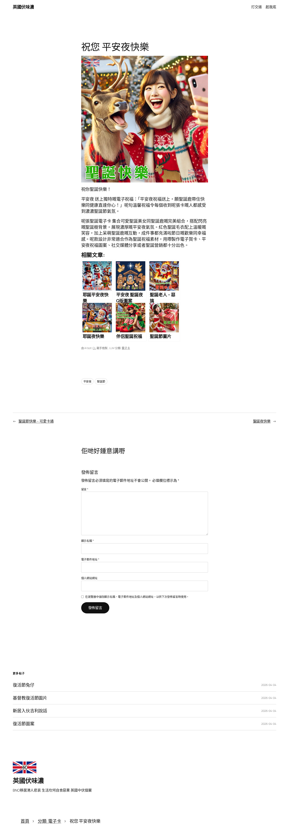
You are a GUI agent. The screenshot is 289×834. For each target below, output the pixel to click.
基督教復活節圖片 (30, 698)
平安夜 (87, 381)
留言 (84, 489)
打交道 (256, 7)
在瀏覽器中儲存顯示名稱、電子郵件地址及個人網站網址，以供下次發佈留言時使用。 (137, 596)
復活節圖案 (23, 723)
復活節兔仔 (23, 685)
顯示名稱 (87, 541)
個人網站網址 (89, 578)
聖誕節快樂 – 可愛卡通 (36, 421)
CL (94, 348)
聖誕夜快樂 (262, 421)
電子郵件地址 (90, 559)
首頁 (25, 821)
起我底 (271, 7)
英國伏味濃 (23, 7)
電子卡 (126, 348)
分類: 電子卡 (49, 821)
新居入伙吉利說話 (30, 710)
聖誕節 (101, 381)
